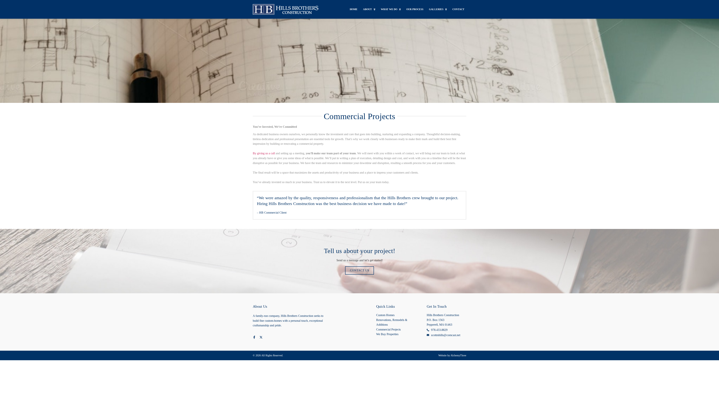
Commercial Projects (388, 329)
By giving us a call (264, 153)
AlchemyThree (458, 355)
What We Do (389, 9)
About (367, 9)
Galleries (436, 9)
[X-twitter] (261, 337)
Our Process (414, 9)
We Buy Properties (387, 334)
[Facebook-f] (254, 337)
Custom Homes (385, 315)
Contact (458, 9)
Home (353, 9)
